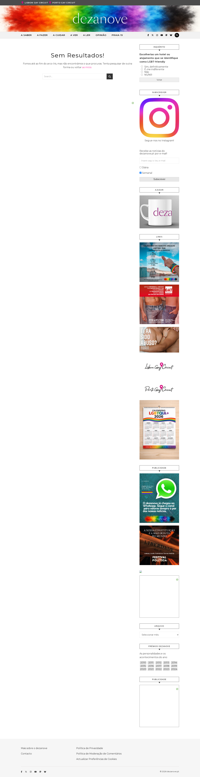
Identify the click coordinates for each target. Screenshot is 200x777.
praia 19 (117, 35)
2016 (151, 666)
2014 (174, 662)
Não (146, 72)
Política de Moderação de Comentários (99, 753)
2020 (143, 669)
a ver (74, 35)
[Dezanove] (100, 18)
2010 (143, 662)
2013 (166, 662)
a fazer (42, 35)
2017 (158, 666)
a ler (86, 35)
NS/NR (148, 74)
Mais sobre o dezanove (34, 748)
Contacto (26, 753)
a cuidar (59, 35)
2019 (174, 666)
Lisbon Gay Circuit (36, 2)
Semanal (147, 173)
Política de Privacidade (89, 748)
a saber (26, 35)
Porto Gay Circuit (63, 2)
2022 (159, 669)
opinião (101, 35)
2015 (143, 666)
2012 (158, 662)
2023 (166, 669)
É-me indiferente (154, 69)
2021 (151, 669)
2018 (166, 666)
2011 (150, 662)
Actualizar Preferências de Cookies (96, 759)
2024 (174, 669)
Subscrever (159, 179)
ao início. (87, 67)
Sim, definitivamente (156, 66)
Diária (145, 167)
